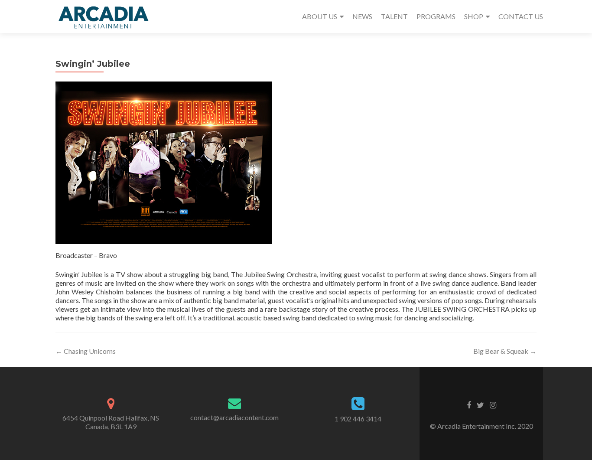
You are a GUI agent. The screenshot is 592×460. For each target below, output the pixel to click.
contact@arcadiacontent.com (234, 417)
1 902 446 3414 (358, 418)
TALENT (394, 16)
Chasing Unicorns (85, 351)
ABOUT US (319, 16)
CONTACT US (520, 16)
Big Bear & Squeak (505, 351)
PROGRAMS (435, 16)
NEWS (362, 16)
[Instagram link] (493, 404)
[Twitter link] (480, 404)
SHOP (473, 16)
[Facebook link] (469, 404)
